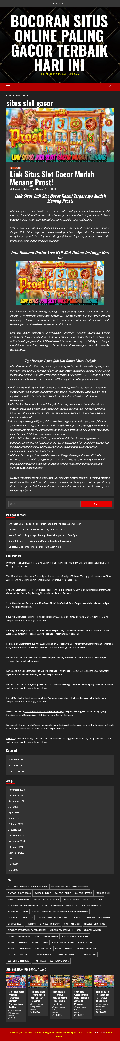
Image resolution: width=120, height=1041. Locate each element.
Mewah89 (11, 697)
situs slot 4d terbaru (50, 924)
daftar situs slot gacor (19, 893)
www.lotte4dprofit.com (61, 232)
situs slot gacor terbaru (46, 936)
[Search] (110, 86)
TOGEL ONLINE (16, 771)
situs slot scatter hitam (19, 948)
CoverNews (100, 1032)
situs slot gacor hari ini (61, 930)
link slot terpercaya (92, 899)
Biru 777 (10, 738)
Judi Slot (16, 616)
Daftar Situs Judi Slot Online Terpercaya (44, 711)
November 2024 (16, 841)
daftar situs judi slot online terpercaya (69, 887)
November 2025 (16, 789)
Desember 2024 (16, 835)
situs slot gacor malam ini (89, 930)
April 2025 (13, 812)
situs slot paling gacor (63, 942)
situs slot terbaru (63, 948)
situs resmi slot (15, 924)
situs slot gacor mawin (19, 936)
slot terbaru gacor (59, 961)
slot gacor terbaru (17, 955)
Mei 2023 (13, 870)
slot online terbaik (87, 955)
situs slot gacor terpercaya (75, 936)
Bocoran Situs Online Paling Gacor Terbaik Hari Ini (59, 43)
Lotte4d (10, 684)
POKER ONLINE (16, 759)
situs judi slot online (18, 911)
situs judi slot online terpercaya (52, 918)
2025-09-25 (58, 1015)
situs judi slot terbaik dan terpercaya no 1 (90, 918)
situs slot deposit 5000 (94, 924)
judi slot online (103, 893)
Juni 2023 (13, 864)
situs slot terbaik (43, 948)
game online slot (43, 893)
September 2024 (17, 852)
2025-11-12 (14, 1018)
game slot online (63, 893)
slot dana (104, 311)
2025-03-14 (51, 189)
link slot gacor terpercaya (46, 899)
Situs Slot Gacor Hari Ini (22, 589)
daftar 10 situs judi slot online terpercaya (27, 887)
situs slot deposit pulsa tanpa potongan (27, 930)
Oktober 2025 (15, 795)
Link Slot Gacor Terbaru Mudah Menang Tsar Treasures (36, 529)
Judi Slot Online (34, 562)
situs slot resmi (85, 942)
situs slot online (40, 942)
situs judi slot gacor (91, 905)
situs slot (31, 924)
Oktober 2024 (15, 847)
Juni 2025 (13, 807)
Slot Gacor (28, 657)
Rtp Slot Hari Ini (55, 576)
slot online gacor (65, 955)
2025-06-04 (80, 1015)
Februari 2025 (15, 824)
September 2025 (17, 801)
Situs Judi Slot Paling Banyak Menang (28, 189)
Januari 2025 (15, 829)
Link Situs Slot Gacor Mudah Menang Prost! (52, 178)
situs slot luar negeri (18, 942)
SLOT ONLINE (15, 168)
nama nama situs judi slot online (23, 905)
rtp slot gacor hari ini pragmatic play (60, 905)
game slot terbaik (83, 893)
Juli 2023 (13, 858)
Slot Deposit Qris (60, 643)
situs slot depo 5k (72, 924)
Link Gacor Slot (46, 603)
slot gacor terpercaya (41, 955)
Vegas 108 (65, 630)
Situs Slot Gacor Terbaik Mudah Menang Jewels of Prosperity (39, 541)
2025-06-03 (102, 1012)
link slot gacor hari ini (18, 899)
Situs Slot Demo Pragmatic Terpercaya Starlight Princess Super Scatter (44, 523)
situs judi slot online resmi (20, 918)
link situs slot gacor (68, 211)
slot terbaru (40, 961)
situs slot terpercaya (86, 948)
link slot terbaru (71, 899)
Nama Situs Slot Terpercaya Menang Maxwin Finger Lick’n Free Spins (43, 535)
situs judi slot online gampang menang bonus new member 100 (60, 911)
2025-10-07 (36, 1012)
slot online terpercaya (18, 961)
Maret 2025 (14, 818)
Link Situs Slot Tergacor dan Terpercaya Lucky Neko (34, 546)
